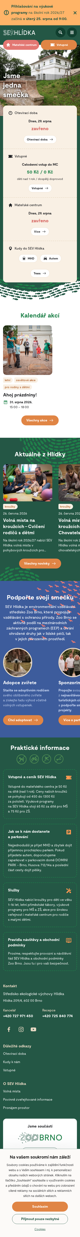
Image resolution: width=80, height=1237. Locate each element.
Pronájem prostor (16, 1108)
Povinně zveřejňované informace (27, 1099)
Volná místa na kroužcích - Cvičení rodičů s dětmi (24, 526)
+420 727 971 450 (18, 1016)
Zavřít (75, 13)
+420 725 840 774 (57, 1016)
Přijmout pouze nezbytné (40, 1219)
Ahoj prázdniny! (20, 394)
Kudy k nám (11, 1062)
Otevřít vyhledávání (60, 32)
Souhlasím (40, 1206)
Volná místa (12, 1091)
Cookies (40, 1229)
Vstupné (9, 1070)
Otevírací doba (14, 1054)
